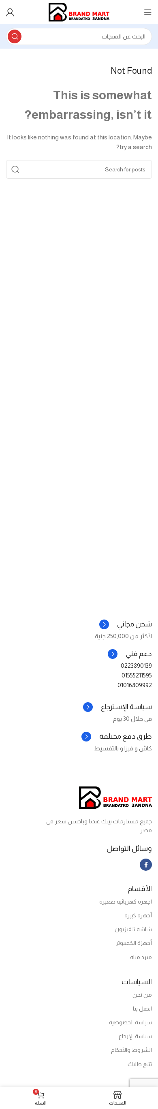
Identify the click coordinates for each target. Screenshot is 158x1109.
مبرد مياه (141, 957)
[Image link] (115, 796)
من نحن (142, 994)
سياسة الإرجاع (135, 1036)
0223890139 (136, 665)
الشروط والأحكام (131, 1050)
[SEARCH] (14, 36)
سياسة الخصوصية (130, 1022)
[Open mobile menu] (148, 12)
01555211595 (137, 675)
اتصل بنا (142, 1008)
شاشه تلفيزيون (133, 929)
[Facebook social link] (146, 865)
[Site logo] (79, 11)
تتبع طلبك (140, 1064)
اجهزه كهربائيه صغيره (125, 901)
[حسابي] (10, 12)
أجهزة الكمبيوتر (133, 943)
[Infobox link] (130, 654)
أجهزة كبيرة (138, 915)
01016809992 (134, 685)
